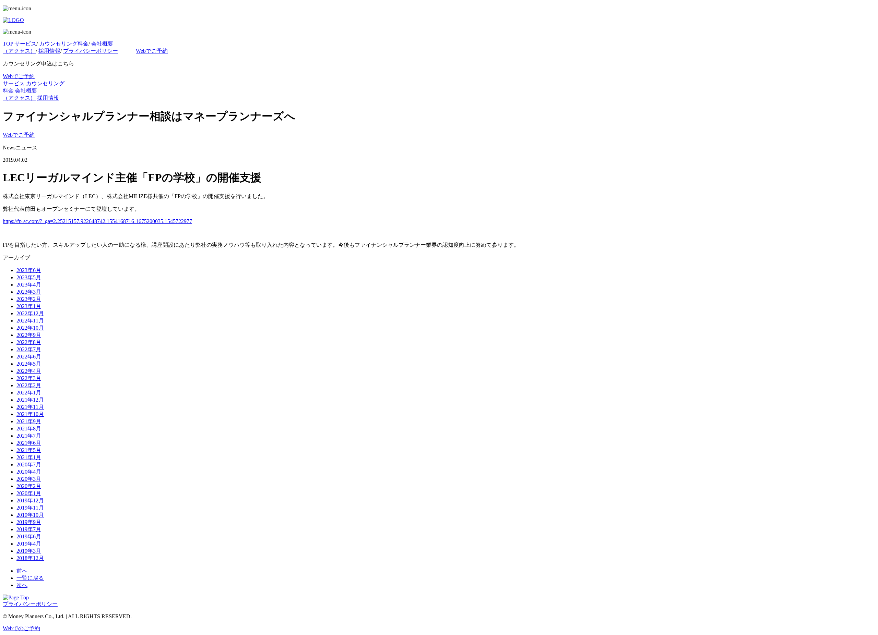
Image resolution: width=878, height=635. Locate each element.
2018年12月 (30, 558)
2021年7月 (28, 436)
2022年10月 (30, 328)
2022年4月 (28, 371)
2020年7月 (28, 464)
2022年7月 (28, 349)
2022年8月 (28, 342)
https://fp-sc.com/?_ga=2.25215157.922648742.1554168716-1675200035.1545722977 (97, 221)
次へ (21, 585)
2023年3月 (28, 292)
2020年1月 (28, 493)
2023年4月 (28, 285)
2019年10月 (30, 515)
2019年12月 (30, 500)
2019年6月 (28, 536)
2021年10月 (30, 414)
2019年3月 (28, 551)
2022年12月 (30, 313)
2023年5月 (28, 277)
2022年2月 (28, 385)
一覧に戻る (30, 578)
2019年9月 (28, 522)
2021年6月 (28, 443)
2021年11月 (30, 407)
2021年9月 (28, 421)
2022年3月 (28, 378)
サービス (25, 44)
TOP (8, 44)
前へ (21, 571)
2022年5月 (28, 364)
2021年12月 (30, 400)
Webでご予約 (152, 51)
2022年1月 (28, 392)
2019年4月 (28, 544)
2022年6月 (28, 356)
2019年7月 (28, 529)
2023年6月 (28, 270)
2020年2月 (28, 486)
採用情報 (49, 51)
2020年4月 (28, 472)
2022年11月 (30, 320)
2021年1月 (28, 457)
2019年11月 (30, 508)
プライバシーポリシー (90, 51)
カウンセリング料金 (63, 44)
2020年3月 (28, 479)
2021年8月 (28, 428)
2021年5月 (28, 450)
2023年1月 (28, 306)
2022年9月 (28, 335)
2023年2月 (28, 299)
